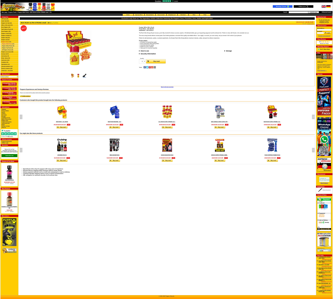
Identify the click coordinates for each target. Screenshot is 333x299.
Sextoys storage (6, 126)
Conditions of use (6, 117)
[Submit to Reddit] (152, 68)
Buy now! (156, 61)
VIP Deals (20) (4, 19)
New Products (6, 188)
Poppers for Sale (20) (6, 23)
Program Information (7, 141)
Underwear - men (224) (7, 70)
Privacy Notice (5, 110)
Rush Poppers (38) (6, 31)
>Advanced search (326, 12)
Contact (3, 113)
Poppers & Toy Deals (8, 161)
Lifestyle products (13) (6, 66)
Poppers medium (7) (6, 35)
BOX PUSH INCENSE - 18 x (325, 283)
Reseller (4, 116)
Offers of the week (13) (7, 25)
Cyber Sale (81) (5, 21)
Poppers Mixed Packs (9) (7, 45)
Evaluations (320, 186)
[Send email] (155, 68)
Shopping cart (172, 14)
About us (4, 127)
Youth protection (6, 123)
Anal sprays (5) (5, 56)
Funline (55, 23)
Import (3, 124)
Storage (229, 51)
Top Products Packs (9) (7, 29)
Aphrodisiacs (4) (5, 64)
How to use (145, 51)
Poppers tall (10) (5, 39)
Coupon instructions (7, 122)
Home (128, 14)
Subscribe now (9, 155)
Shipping (4, 109)
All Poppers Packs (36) (7, 49)
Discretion (4, 115)
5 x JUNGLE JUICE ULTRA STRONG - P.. (325, 272)
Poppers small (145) (6, 33)
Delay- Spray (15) (5, 58)
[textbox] (298, 12)
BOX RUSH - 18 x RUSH (324, 264)
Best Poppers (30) (5, 27)
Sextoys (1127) (5, 54)
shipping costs (310, 23)
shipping (12, 183)
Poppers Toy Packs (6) (7, 47)
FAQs (205, 14)
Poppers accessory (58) (7, 51)
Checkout (183, 14)
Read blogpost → (322, 70)
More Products (324, 183)
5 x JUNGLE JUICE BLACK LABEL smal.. (325, 287)
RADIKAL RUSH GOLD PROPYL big (9, 207)
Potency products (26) (6, 68)
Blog (194, 14)
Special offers (139, 14)
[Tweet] (147, 68)
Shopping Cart (321, 17)
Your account (161, 14)
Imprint (3, 112)
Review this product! (327, 190)
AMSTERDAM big (9, 180)
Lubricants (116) (5, 60)
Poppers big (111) (5, 37)
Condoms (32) (4, 62)
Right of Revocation (6, 119)
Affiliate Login (5, 143)
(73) (6, 41)
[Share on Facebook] (145, 68)
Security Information (148, 54)
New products (150, 14)
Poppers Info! (5, 120)
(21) (8, 43)
